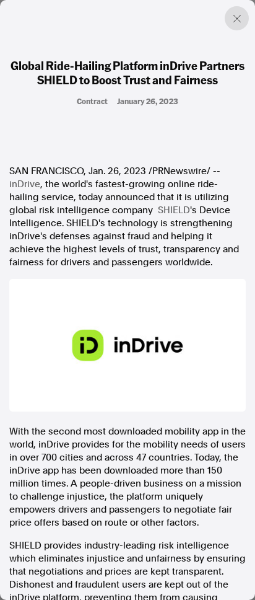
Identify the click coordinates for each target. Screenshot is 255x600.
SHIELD (174, 210)
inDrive (24, 184)
